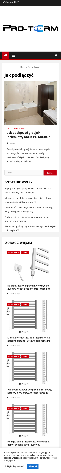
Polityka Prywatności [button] (14, 466)
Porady (22, 128)
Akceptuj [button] (33, 466)
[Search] (56, 55)
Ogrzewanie (12, 128)
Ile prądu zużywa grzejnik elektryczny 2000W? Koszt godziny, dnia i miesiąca (28, 287)
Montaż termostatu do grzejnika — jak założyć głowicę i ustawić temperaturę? (29, 339)
